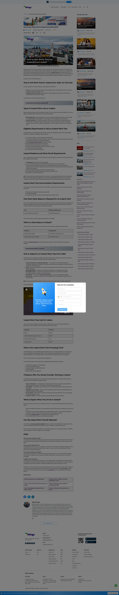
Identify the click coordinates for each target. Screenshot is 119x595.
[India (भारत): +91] (58, 296)
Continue (62, 309)
